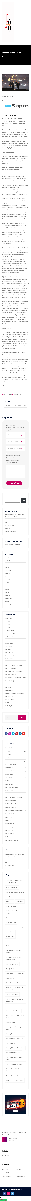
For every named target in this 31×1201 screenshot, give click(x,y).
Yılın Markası (8, 687)
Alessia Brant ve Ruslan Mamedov (15, 892)
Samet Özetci (9, 983)
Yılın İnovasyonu (9, 662)
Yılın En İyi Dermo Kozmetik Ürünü (14, 1038)
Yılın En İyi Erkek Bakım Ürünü (13, 1052)
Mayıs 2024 (7, 576)
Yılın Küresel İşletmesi (10, 674)
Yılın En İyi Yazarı (9, 652)
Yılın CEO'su (8, 649)
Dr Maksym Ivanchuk (11, 906)
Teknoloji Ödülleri (9, 643)
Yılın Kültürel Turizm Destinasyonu (13, 671)
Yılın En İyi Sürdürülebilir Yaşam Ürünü (14, 1070)
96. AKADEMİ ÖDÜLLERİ (12, 887)
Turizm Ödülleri (8, 646)
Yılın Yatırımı (8, 703)
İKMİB (19, 405)
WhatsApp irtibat (13, 1138)
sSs (3, 1155)
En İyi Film (7, 621)
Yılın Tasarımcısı (9, 696)
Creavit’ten (7, 528)
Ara (5, 496)
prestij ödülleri (10, 969)
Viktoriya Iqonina (10, 1022)
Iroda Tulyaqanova (11, 922)
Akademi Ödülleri (9, 618)
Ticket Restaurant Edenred (13, 1006)
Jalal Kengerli (21, 927)
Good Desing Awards (10, 525)
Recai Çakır (21, 973)
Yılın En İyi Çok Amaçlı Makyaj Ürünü (15, 1075)
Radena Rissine (10, 973)
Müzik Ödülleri (5, 1169)
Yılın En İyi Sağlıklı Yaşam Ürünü (14, 1064)
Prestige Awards (9, 637)
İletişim (7, 1155)
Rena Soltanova (10, 978)
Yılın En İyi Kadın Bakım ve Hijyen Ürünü (14, 1058)
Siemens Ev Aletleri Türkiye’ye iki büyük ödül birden (14, 988)
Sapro (24, 405)
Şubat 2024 (7, 586)
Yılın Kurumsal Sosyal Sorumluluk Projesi (15, 677)
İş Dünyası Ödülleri (9, 630)
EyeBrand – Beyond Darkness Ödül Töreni (15, 912)
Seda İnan (19, 983)
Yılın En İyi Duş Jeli (10, 1043)
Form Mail (11, 1140)
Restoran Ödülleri (9, 640)
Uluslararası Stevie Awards (13, 1010)
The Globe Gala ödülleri (12, 994)
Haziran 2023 (8, 605)
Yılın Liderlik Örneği (9, 681)
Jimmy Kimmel (10, 931)
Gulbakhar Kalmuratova (12, 917)
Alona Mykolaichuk (11, 896)
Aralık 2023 (7, 592)
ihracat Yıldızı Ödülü (10, 405)
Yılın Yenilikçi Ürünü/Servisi (11, 706)
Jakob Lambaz (10, 927)
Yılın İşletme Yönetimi (10, 668)
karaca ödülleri (10, 936)
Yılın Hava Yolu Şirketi (10, 659)
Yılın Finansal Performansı (11, 655)
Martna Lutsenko (10, 945)
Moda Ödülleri (18, 1169)
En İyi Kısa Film (8, 624)
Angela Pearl (20, 901)
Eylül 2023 (7, 595)
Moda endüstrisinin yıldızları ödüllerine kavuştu (13, 958)
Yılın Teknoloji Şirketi (10, 699)
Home (4, 57)
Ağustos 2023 (8, 598)
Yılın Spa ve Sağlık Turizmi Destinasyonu (15, 693)
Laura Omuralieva (10, 941)
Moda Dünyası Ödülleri (10, 634)
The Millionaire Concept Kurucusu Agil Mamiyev (14, 1000)
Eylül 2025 (7, 558)
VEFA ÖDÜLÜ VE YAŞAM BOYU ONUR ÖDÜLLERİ (15, 1016)
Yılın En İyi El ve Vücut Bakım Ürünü (15, 1048)
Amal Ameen (9, 901)
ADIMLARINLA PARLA (10, 531)
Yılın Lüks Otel (8, 684)
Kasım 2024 (8, 570)
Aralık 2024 (7, 567)
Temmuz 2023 (8, 601)
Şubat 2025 (7, 564)
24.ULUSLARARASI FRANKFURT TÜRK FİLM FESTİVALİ (14, 881)
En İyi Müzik (8, 627)
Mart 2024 (7, 583)
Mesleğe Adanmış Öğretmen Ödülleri (13, 951)
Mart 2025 (7, 561)
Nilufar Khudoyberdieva (12, 964)
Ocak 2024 (7, 589)
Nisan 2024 (7, 579)
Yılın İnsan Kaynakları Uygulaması (13, 665)
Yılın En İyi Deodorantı (11, 1034)
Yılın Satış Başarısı (9, 690)
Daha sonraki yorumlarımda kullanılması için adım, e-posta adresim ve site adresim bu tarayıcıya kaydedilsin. (14, 459)
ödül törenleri (19, 1080)
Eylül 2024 (7, 573)
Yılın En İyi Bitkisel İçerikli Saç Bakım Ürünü (15, 1028)
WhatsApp (4, 1200)
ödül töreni (9, 1080)
